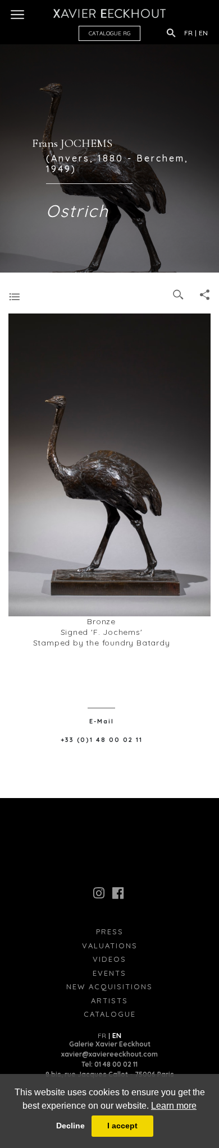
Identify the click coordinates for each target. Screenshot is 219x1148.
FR (188, 33)
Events (109, 973)
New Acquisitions (109, 986)
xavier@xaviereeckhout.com (109, 1054)
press (110, 931)
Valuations (110, 945)
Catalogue (110, 1013)
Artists (109, 1000)
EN (203, 33)
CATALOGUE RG (109, 33)
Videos (109, 959)
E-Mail (101, 721)
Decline (70, 1125)
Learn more (174, 1105)
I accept (122, 1125)
